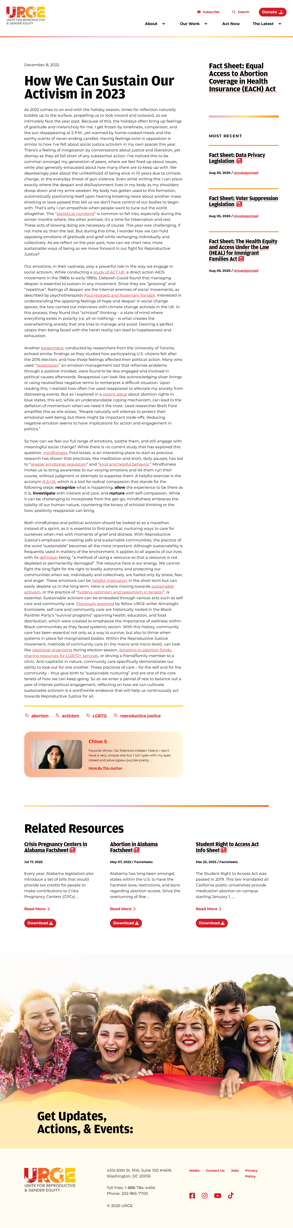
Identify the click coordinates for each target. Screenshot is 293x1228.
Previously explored (95, 603)
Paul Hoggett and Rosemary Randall (119, 295)
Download (38, 923)
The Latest (263, 23)
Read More (35, 909)
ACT (114, 272)
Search (243, 12)
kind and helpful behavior (124, 464)
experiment (52, 348)
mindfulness (55, 452)
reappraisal (47, 365)
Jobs (235, 1170)
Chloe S (98, 741)
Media (194, 1170)
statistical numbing (75, 213)
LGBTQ (100, 715)
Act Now (231, 23)
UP (121, 272)
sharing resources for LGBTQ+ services (61, 655)
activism (70, 715)
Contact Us (215, 1170)
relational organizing (52, 650)
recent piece (115, 394)
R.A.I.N (48, 481)
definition (48, 557)
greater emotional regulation (59, 464)
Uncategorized (246, 173)
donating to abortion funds (145, 650)
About (151, 23)
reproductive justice (140, 715)
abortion (39, 715)
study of (102, 272)
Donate (269, 12)
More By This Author (105, 768)
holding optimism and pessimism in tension (120, 592)
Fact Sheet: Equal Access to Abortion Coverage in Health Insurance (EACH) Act (244, 77)
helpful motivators (109, 580)
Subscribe (210, 12)
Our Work (190, 23)
